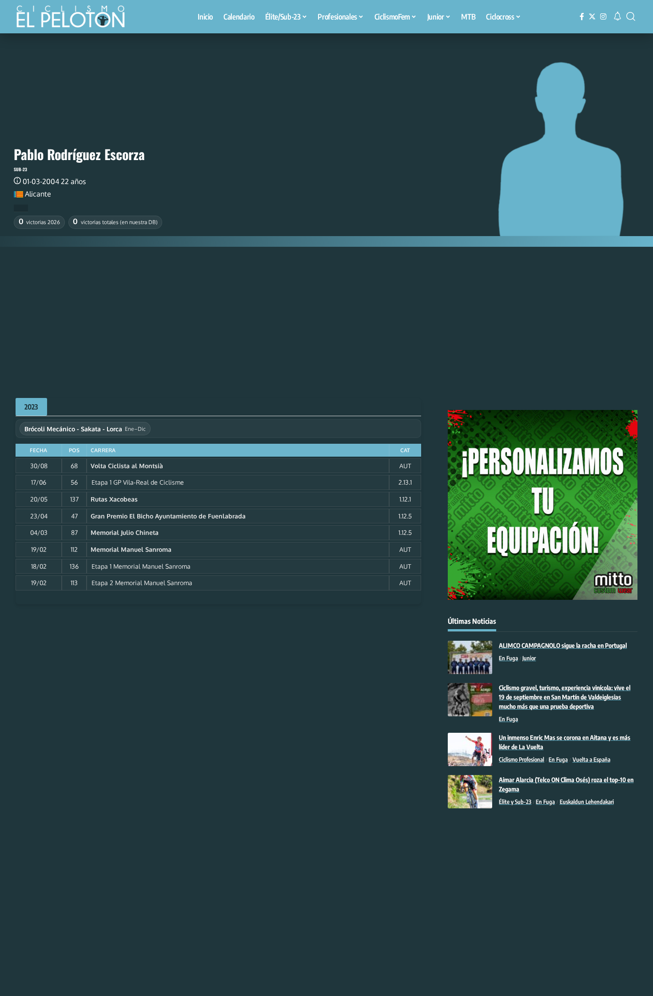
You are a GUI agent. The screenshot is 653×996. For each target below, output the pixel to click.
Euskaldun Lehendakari (587, 801)
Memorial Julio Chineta (125, 532)
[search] (630, 16)
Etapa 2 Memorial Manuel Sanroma (142, 582)
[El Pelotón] (75, 17)
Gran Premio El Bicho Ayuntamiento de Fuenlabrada (168, 516)
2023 (31, 406)
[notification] (617, 16)
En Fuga (508, 658)
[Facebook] (581, 17)
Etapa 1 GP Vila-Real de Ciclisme (138, 482)
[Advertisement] (326, 313)
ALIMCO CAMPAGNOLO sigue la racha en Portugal (563, 645)
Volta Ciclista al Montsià (127, 466)
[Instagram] (603, 17)
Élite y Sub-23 (515, 801)
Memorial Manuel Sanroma (131, 549)
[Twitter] (592, 17)
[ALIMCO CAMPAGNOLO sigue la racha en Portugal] (470, 657)
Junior (529, 658)
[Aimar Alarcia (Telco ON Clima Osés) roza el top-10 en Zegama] (470, 791)
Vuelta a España (591, 759)
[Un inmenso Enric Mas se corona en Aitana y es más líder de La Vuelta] (470, 749)
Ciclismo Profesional (521, 759)
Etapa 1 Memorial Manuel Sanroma (141, 566)
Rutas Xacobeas (114, 499)
